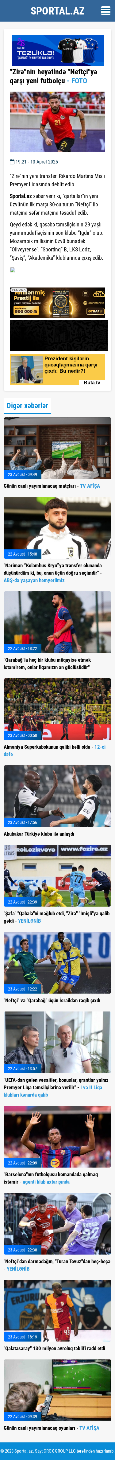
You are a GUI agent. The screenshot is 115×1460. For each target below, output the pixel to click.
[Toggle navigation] (105, 10)
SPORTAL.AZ (58, 11)
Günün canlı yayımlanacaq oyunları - (51, 1428)
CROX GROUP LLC (60, 1451)
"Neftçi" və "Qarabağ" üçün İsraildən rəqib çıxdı (52, 1000)
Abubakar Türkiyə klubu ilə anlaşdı (39, 834)
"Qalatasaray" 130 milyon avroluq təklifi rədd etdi (54, 1348)
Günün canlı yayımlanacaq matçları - (52, 486)
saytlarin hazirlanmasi (35, 281)
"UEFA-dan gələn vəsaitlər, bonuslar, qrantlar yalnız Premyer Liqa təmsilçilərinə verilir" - (56, 1087)
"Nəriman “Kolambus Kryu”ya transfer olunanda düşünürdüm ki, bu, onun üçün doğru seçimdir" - (53, 572)
